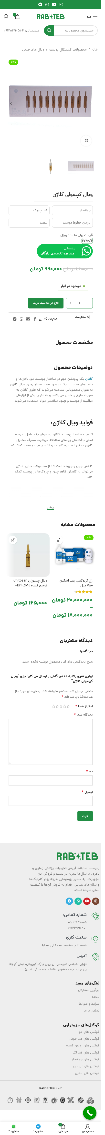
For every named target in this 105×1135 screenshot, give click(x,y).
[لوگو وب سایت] (50, 16)
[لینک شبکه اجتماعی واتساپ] (47, 5)
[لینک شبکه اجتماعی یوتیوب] (54, 5)
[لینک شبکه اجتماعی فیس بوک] (35, 314)
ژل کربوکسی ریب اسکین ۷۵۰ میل (76, 578)
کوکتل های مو (89, 1026)
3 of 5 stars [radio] (61, 701)
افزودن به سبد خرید (46, 298)
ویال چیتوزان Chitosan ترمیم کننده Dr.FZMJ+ (30, 578)
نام (89, 766)
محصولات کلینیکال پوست (68, 49)
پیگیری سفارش (88, 985)
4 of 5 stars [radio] (57, 701)
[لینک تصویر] (77, 851)
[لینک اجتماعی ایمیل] (28, 314)
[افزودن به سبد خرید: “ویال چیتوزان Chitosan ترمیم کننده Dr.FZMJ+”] (13, 535)
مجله (95, 992)
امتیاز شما (84, 701)
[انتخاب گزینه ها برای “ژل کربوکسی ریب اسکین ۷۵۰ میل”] (58, 535)
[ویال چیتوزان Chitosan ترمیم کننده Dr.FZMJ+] (28, 550)
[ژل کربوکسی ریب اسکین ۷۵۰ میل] (73, 550)
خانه (95, 49)
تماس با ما (91, 1005)
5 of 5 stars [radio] (53, 701)
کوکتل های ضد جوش (84, 1033)
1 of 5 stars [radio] (68, 701)
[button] (90, 102)
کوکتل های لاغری (87, 1068)
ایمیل (87, 787)
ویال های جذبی (33, 49)
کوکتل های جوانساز (85, 1054)
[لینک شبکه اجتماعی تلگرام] (40, 5)
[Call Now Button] (89, 1113)
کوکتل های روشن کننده (82, 1040)
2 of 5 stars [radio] (64, 701)
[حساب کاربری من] (6, 16)
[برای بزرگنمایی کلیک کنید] (86, 137)
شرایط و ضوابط (89, 998)
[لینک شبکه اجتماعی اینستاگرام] (61, 5)
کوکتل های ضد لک (86, 1047)
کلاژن (89, 373)
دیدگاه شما (83, 709)
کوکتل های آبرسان (86, 1061)
